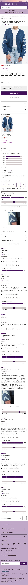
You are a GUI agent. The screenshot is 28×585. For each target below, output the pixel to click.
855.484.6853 (4, 581)
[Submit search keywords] (2, 7)
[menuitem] (26, 4)
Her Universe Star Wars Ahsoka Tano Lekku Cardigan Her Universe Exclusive (7, 134)
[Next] (26, 1)
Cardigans (22, 16)
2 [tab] (13, 62)
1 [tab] (11, 62)
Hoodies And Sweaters (14, 16)
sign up (23, 563)
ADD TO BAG (14, 93)
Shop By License (19, 12)
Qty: (2, 82)
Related (4, 109)
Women (6, 16)
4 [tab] (16, 62)
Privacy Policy (5, 571)
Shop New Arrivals (9, 12)
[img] (2, 543)
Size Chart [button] (7, 71)
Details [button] (9, 65)
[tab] (14, 45)
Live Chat (16, 548)
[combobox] (14, 7)
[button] (2, 4)
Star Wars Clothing (6, 18)
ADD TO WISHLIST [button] (14, 98)
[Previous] (1, 1)
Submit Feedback (12, 555)
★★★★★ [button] (4, 140)
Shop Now (21, 1)
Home (2, 16)
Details (4, 103)
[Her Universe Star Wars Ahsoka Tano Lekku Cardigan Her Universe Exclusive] (7, 124)
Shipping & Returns (7, 106)
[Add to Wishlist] (12, 117)
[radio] (2, 74)
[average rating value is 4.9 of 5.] (4, 25)
